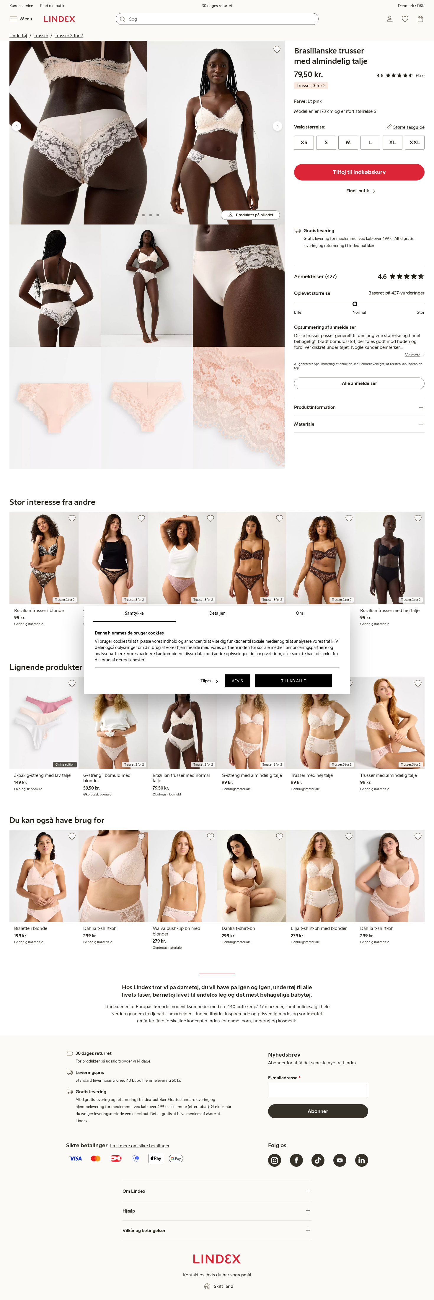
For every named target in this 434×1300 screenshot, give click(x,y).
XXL (414, 142)
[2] (143, 215)
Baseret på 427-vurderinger (396, 293)
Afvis (237, 681)
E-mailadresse (284, 1078)
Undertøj (18, 35)
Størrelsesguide (409, 127)
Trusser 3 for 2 (69, 35)
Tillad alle (293, 681)
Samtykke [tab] (134, 613)
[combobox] (217, 19)
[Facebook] (296, 1160)
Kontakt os (193, 1275)
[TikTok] (317, 1160)
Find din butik (52, 5)
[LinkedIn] (361, 1160)
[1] (136, 215)
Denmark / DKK (411, 5)
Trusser (41, 35)
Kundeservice (21, 5)
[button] (78, 132)
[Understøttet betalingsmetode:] (166, 1159)
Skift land (223, 1286)
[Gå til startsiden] (59, 19)
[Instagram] (274, 1160)
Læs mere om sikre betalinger (139, 1145)
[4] (157, 215)
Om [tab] (299, 613)
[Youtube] (339, 1160)
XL (392, 142)
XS (304, 142)
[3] (150, 215)
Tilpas (205, 681)
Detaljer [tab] (217, 613)
